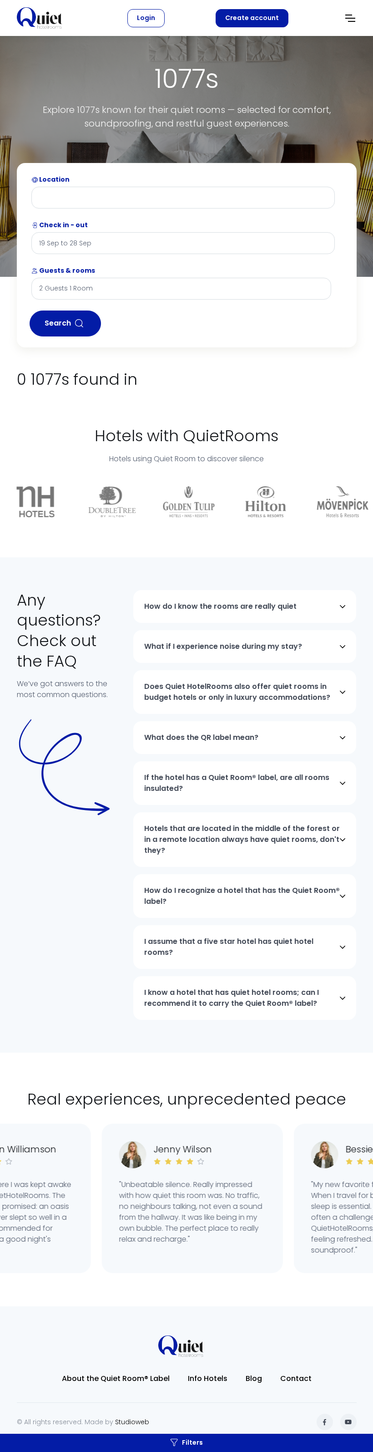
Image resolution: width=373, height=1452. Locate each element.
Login (146, 17)
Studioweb (132, 1422)
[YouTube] (348, 1422)
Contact (296, 1378)
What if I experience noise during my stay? (223, 646)
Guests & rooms (66, 270)
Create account (252, 17)
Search (58, 323)
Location (54, 179)
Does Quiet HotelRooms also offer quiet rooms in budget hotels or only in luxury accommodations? (237, 692)
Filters (192, 1442)
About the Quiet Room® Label (116, 1378)
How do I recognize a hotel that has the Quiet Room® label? (242, 896)
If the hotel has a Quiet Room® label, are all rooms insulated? (236, 783)
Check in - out (63, 224)
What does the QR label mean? (201, 737)
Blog (254, 1378)
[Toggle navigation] (350, 18)
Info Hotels (207, 1378)
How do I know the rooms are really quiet (220, 606)
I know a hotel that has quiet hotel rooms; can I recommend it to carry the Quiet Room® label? (231, 998)
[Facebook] (325, 1422)
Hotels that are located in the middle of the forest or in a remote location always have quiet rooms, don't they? (242, 839)
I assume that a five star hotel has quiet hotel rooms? (228, 947)
